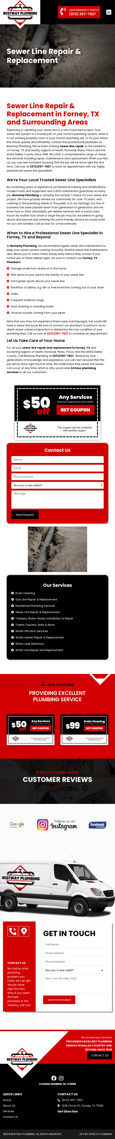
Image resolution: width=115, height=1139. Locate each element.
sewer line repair (72, 146)
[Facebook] (54, 1078)
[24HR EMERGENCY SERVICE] (63, 11)
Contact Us (10, 1117)
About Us (9, 1105)
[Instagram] (61, 1078)
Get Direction (68, 1111)
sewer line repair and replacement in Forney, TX (56, 348)
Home (7, 1100)
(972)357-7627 (40, 166)
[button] (108, 12)
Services (8, 1111)
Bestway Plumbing (25, 195)
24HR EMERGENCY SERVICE (84, 10)
